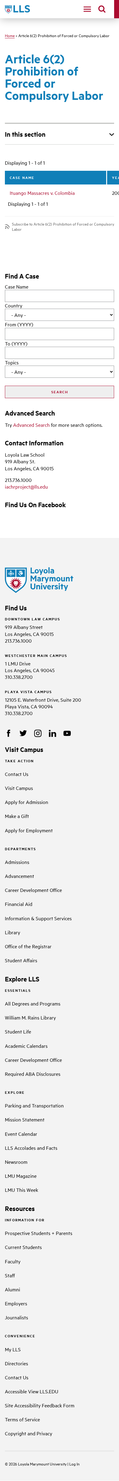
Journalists (16, 1317)
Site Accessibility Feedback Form (39, 1405)
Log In (74, 1463)
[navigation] (87, 9)
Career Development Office (33, 889)
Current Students (23, 1247)
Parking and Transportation (34, 1105)
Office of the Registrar (28, 946)
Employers (16, 1303)
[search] (102, 9)
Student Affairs (21, 960)
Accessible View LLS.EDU (31, 1391)
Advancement (19, 875)
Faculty (12, 1261)
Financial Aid (18, 903)
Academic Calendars (26, 1045)
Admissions (17, 861)
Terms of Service (22, 1419)
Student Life (18, 1031)
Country (13, 305)
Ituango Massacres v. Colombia (42, 192)
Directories (16, 1363)
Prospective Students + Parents (38, 1233)
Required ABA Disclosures (32, 1073)
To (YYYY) (16, 343)
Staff (10, 1275)
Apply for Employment (29, 830)
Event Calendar (21, 1133)
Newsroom (16, 1161)
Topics (12, 362)
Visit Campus (19, 787)
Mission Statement (25, 1119)
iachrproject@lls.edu (26, 486)
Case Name (16, 286)
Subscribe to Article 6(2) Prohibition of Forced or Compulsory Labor (63, 226)
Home (10, 35)
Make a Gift (17, 815)
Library (12, 932)
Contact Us (16, 773)
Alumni (12, 1289)
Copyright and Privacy (28, 1433)
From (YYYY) (19, 324)
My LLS (13, 1349)
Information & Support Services (38, 918)
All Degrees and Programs (32, 1003)
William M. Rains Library (30, 1017)
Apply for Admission (26, 801)
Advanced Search (31, 424)
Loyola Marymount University (38, 1463)
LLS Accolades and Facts (31, 1147)
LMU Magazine (21, 1175)
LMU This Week (21, 1189)
